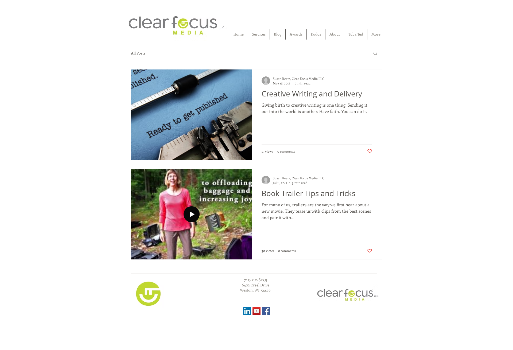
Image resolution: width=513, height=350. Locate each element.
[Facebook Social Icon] (266, 311)
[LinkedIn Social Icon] (247, 311)
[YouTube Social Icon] (256, 311)
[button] (375, 54)
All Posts (138, 53)
